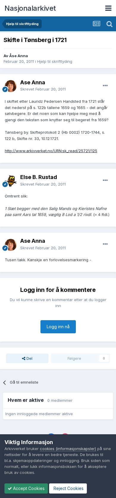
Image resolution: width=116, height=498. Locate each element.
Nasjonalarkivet (30, 8)
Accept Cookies (28, 488)
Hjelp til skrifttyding (54, 61)
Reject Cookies (68, 488)
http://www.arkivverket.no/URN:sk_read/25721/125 (51, 150)
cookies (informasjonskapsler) (68, 448)
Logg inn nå (58, 326)
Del (28, 358)
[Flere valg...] (105, 85)
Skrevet (43, 89)
